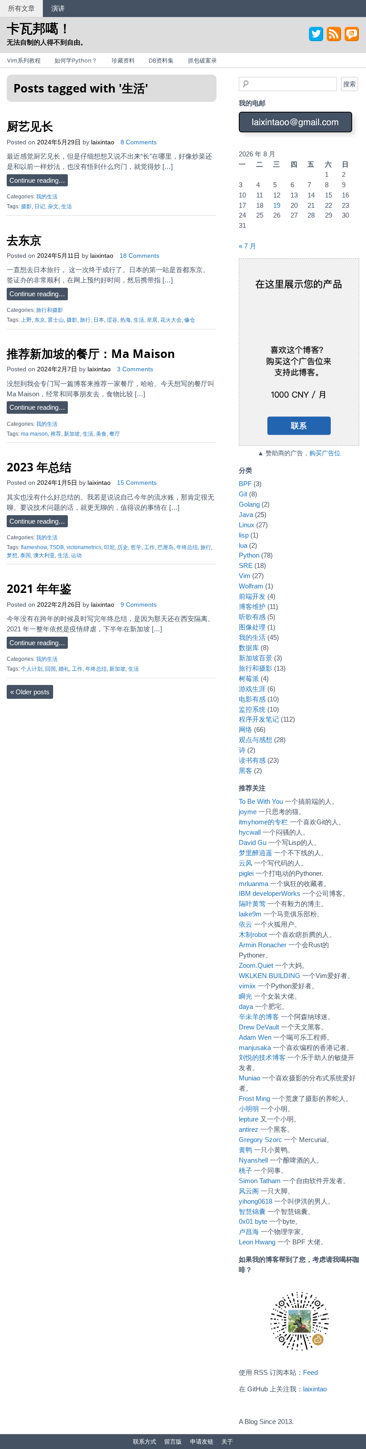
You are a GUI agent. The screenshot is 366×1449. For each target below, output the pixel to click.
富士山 (56, 320)
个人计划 (31, 669)
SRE (246, 565)
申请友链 (201, 1441)
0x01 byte (253, 1221)
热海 (125, 320)
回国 (50, 669)
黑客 (245, 770)
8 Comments (139, 142)
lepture (248, 1119)
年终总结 (187, 547)
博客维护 (252, 606)
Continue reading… (37, 180)
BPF (245, 483)
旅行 (85, 320)
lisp (244, 535)
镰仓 (189, 320)
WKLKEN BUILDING (269, 975)
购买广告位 (325, 453)
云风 (245, 863)
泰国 (25, 555)
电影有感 (252, 699)
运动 (76, 555)
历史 (122, 547)
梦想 (12, 555)
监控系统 (252, 709)
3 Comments (135, 369)
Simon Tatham (260, 1180)
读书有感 (252, 760)
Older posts (30, 692)
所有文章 (21, 8)
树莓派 (249, 678)
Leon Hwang (257, 1242)
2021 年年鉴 (39, 588)
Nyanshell (253, 1160)
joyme (248, 811)
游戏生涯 (252, 689)
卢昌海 (249, 1231)
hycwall (250, 832)
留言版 (173, 1441)
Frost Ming (254, 1098)
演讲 (58, 8)
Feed (310, 1372)
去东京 (24, 240)
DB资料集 (161, 60)
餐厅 (114, 434)
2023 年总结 (39, 467)
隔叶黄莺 (252, 903)
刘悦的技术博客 (262, 1057)
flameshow (34, 547)
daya (246, 1006)
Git (243, 494)
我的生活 (47, 196)
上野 (26, 320)
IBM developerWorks (269, 893)
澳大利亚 (44, 555)
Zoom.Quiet (256, 965)
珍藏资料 (123, 60)
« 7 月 (247, 246)
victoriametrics (84, 547)
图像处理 (252, 627)
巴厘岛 (166, 547)
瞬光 (245, 996)
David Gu (252, 842)
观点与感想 (255, 739)
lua (243, 545)
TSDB (57, 547)
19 (276, 205)
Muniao (249, 1078)
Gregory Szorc (260, 1139)
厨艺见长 (30, 126)
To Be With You (261, 801)
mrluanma (253, 883)
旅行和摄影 (49, 310)
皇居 (152, 320)
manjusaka (255, 1047)
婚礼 (63, 669)
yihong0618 (255, 1201)
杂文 (53, 206)
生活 (66, 206)
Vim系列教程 (24, 60)
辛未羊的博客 (259, 1017)
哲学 (136, 547)
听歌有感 (252, 617)
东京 (39, 320)
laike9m (250, 914)
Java (246, 514)
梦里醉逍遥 (255, 853)
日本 (98, 320)
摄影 (26, 206)
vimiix (247, 986)
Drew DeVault (259, 1027)
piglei (246, 873)
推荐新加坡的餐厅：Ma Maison (91, 353)
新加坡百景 (255, 658)
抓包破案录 (202, 60)
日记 (39, 206)
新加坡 (72, 434)
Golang (249, 504)
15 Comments (137, 482)
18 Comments (139, 255)
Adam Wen (255, 1037)
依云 (245, 924)
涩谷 (112, 320)
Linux (246, 525)
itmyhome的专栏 (263, 822)
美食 (101, 434)
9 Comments (139, 604)
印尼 (109, 547)
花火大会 (171, 320)
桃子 (245, 1170)
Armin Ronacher (263, 945)
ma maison (34, 434)
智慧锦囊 (252, 1211)
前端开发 (252, 596)
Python (249, 555)
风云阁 (249, 1191)
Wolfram (251, 586)
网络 (245, 729)
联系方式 (144, 1441)
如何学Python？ (75, 60)
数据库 (249, 647)
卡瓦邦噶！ (39, 28)
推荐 (55, 434)
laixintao (102, 142)
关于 (227, 1441)
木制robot (253, 934)
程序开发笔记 (259, 719)
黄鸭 (245, 1150)
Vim (244, 576)
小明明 (249, 1109)
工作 (149, 547)
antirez (248, 1129)
